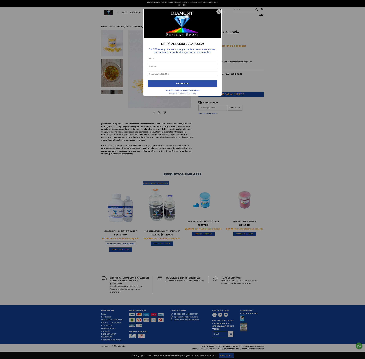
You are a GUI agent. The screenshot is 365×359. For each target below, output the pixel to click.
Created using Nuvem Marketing (182, 93)
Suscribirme (182, 83)
